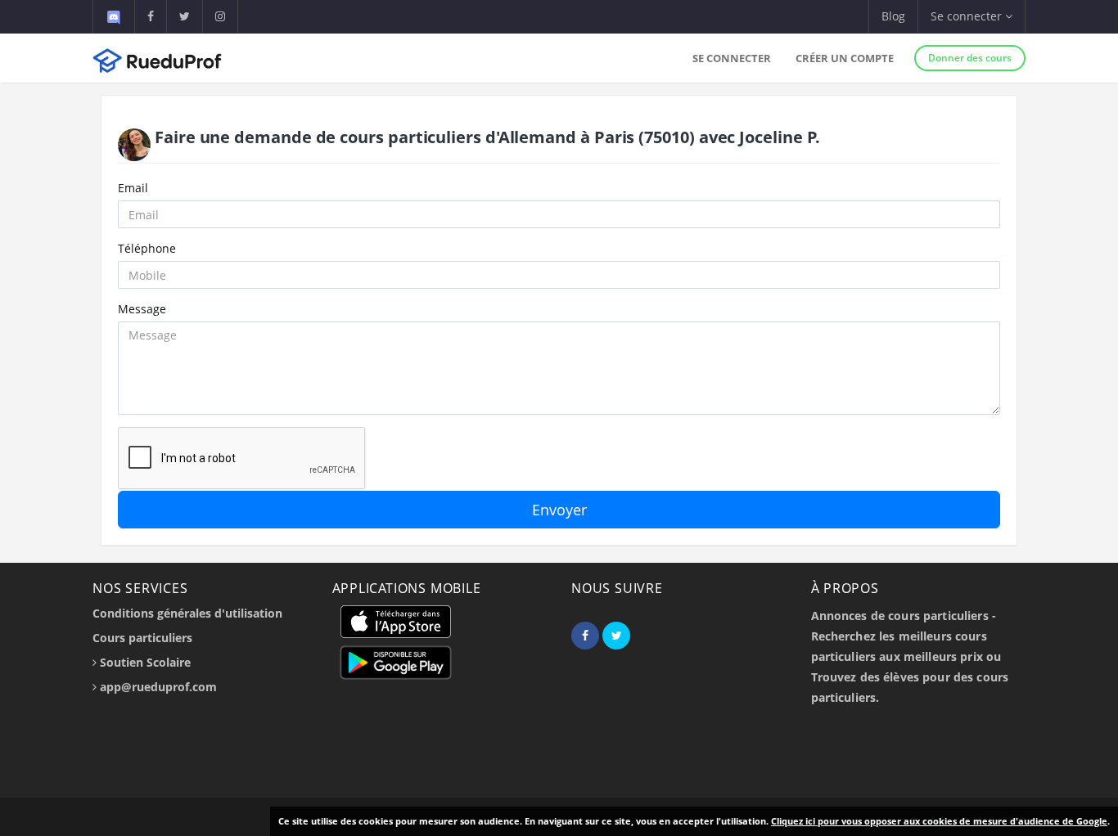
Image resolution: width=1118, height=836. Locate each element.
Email (133, 188)
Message (142, 309)
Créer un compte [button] (845, 58)
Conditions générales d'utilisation (187, 613)
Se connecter (731, 58)
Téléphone (147, 248)
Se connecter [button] (968, 16)
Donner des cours (970, 58)
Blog (893, 16)
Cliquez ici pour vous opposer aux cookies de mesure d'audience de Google (939, 821)
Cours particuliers (142, 637)
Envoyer (559, 509)
